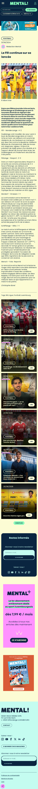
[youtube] (12, 572)
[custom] (26, 572)
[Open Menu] (3, 3)
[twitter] (19, 572)
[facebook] (16, 572)
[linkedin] (22, 572)
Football (7, 38)
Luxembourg (26, 295)
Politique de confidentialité (10, 775)
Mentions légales (7, 778)
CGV (2, 782)
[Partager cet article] (2, 786)
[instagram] (9, 572)
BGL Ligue (9, 295)
